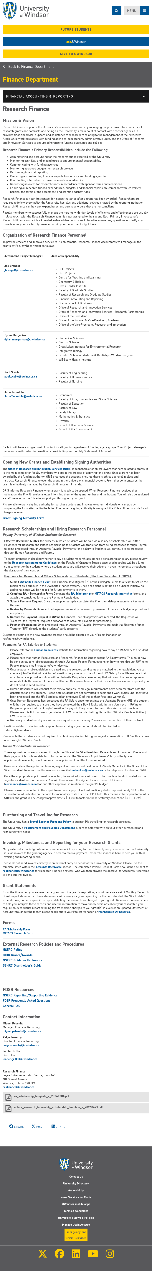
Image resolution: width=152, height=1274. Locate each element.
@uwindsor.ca (24, 270)
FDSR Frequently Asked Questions (26, 1000)
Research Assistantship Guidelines (34, 563)
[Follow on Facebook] (59, 1256)
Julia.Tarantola (14, 396)
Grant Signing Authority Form (23, 518)
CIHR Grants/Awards (17, 955)
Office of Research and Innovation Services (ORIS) (39, 469)
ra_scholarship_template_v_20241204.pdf (41, 1096)
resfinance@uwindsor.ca (21, 784)
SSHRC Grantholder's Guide (22, 965)
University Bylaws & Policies (76, 1218)
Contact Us (76, 1177)
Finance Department (37, 66)
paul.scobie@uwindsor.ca (20, 376)
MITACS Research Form (18, 933)
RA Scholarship (81, 594)
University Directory (76, 1183)
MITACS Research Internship (113, 594)
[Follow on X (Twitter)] (42, 1256)
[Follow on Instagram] (110, 1256)
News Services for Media (76, 1197)
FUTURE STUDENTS (76, 29)
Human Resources (46, 650)
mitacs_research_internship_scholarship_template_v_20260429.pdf (58, 1107)
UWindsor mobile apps (76, 1204)
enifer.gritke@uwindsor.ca (20, 1059)
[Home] (26, 10)
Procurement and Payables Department (49, 828)
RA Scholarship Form (16, 929)
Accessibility (76, 1190)
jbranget (9, 270)
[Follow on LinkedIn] (75, 1256)
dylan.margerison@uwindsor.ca (24, 339)
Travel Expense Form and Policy (50, 822)
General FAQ (11, 1006)
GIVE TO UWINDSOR (76, 54)
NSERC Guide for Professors (22, 960)
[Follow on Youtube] (93, 1256)
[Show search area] (116, 10)
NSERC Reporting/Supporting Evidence (30, 995)
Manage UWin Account (76, 1225)
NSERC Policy (12, 949)
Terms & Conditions (76, 1211)
